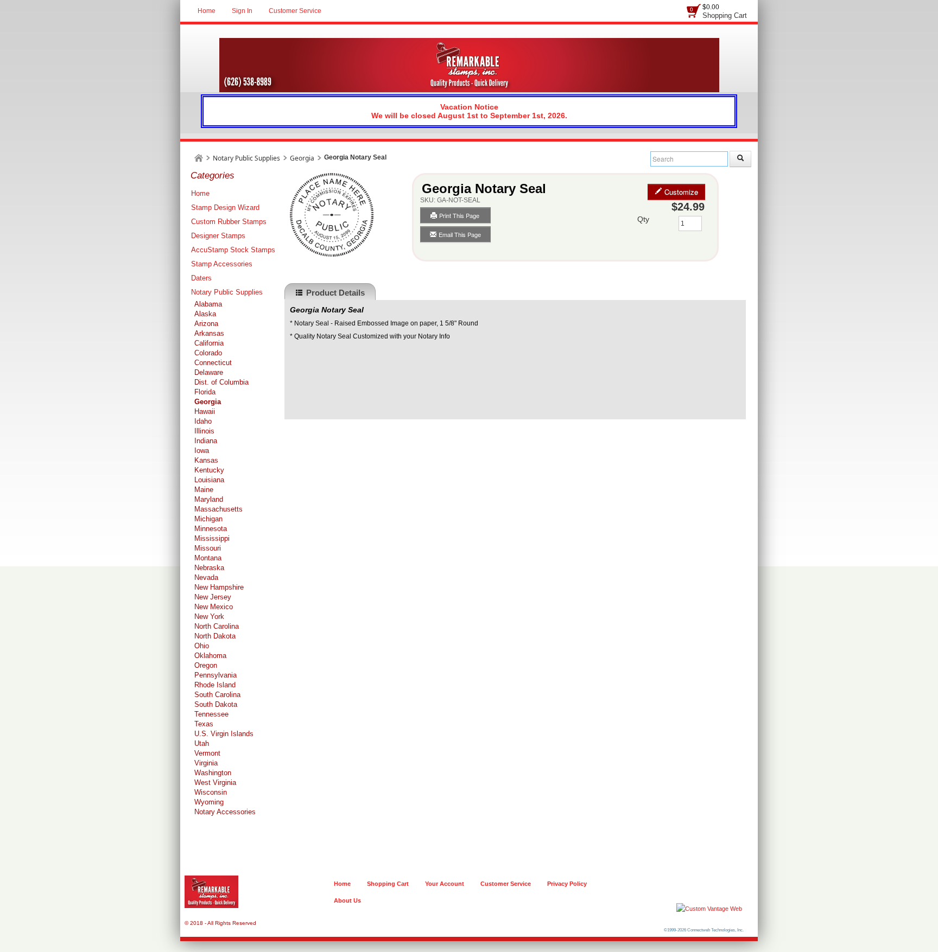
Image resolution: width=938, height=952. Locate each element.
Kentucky (209, 470)
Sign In (242, 11)
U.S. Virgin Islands (223, 734)
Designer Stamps (218, 236)
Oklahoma (210, 655)
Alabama (208, 304)
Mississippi (212, 538)
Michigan (208, 519)
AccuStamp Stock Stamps (233, 250)
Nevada (206, 577)
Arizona (206, 324)
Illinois (204, 431)
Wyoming (209, 802)
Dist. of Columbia (221, 382)
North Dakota (215, 636)
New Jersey (212, 597)
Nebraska (209, 568)
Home (207, 11)
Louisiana (209, 480)
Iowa (201, 450)
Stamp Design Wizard (225, 207)
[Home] (198, 158)
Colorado (208, 353)
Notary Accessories (225, 812)
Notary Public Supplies (246, 158)
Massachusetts (218, 509)
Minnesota (210, 529)
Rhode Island (215, 685)
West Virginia (215, 782)
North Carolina (216, 626)
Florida (205, 392)
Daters (201, 278)
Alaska (205, 314)
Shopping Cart (724, 15)
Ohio (201, 646)
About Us (347, 900)
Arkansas (209, 333)
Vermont (207, 753)
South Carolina (217, 695)
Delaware (208, 372)
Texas (203, 724)
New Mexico (213, 607)
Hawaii (204, 411)
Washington (212, 773)
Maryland (208, 499)
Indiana (205, 441)
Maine (203, 489)
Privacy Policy (567, 883)
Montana (207, 558)
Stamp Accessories (221, 264)
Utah (201, 743)
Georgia (302, 158)
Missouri (207, 548)
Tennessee (211, 714)
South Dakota (215, 704)
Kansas (206, 460)
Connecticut (213, 363)
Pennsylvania (215, 675)
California (209, 343)
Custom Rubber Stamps (229, 222)
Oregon (205, 665)
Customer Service (295, 11)
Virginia (206, 763)
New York (209, 616)
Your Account (444, 883)
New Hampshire (219, 587)
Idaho (203, 421)
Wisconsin (210, 792)
